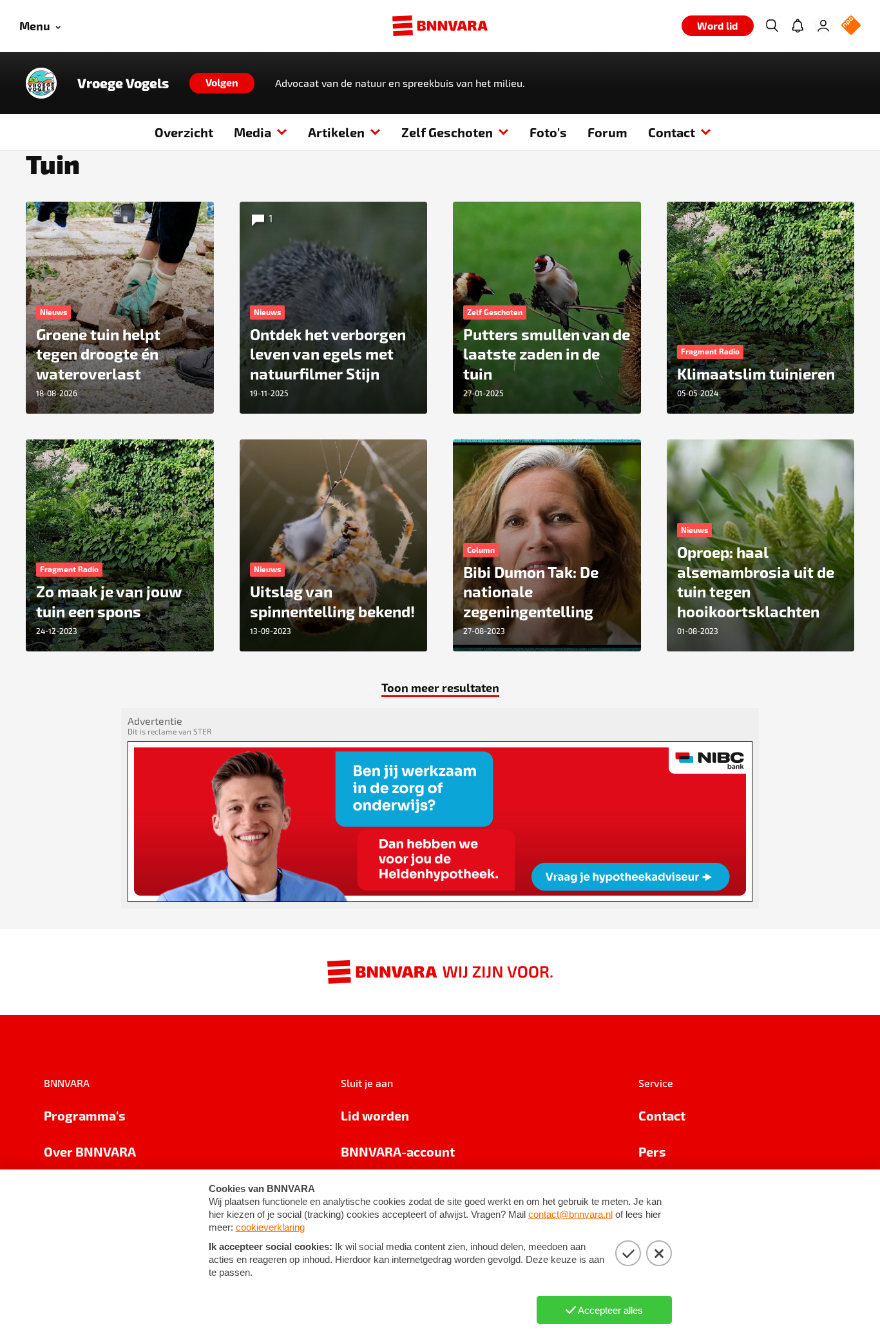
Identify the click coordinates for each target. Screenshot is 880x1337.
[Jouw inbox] (797, 25)
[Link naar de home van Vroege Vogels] (41, 83)
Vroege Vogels (123, 83)
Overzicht (184, 132)
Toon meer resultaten (440, 687)
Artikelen (336, 132)
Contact (671, 132)
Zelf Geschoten (447, 132)
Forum (607, 132)
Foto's (548, 132)
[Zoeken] (772, 26)
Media (252, 132)
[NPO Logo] (851, 26)
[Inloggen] (823, 26)
